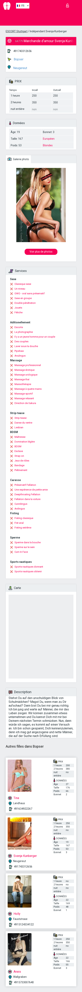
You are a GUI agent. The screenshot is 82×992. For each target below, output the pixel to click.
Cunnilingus (20, 503)
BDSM (17, 446)
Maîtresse (19, 436)
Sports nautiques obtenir (28, 571)
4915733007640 (24, 982)
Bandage (19, 465)
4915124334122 (24, 924)
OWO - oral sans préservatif (29, 293)
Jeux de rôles (21, 460)
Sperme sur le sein (24, 547)
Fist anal (19, 522)
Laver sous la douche (26, 346)
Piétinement (20, 470)
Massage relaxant (24, 398)
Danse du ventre (23, 422)
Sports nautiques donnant (28, 566)
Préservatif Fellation (25, 484)
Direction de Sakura (25, 403)
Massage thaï (21, 379)
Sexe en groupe (23, 298)
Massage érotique (24, 369)
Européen (49, 138)
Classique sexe (22, 284)
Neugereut (19, 68)
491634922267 (23, 808)
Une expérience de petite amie (31, 489)
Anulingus (20, 355)
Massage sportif (23, 393)
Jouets (18, 307)
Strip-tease (20, 417)
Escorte (18, 327)
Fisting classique (23, 518)
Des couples (21, 341)
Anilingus (19, 508)
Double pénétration (25, 303)
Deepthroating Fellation (27, 494)
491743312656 (22, 51)
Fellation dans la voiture (27, 499)
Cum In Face (21, 551)
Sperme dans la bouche (27, 542)
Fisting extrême (22, 527)
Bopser (18, 59)
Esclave (18, 451)
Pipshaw (19, 351)
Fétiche (18, 312)
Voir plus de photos (41, 251)
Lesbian (18, 427)
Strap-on (19, 455)
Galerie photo (20, 159)
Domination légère (24, 441)
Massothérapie (22, 384)
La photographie (23, 332)
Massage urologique (25, 374)
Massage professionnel (27, 365)
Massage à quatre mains (28, 388)
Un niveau (19, 288)
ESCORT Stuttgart (16, 31)
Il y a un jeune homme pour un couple (34, 336)
